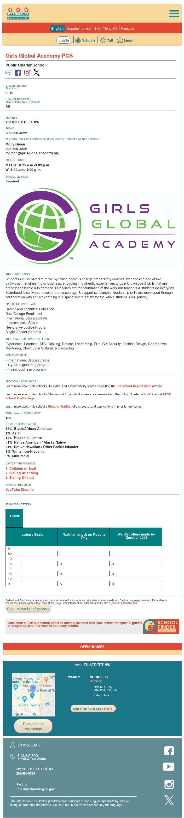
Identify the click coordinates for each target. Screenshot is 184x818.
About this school (18, 274)
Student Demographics (21, 424)
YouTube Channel (20, 489)
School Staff (29, 745)
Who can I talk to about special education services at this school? (53, 139)
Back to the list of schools (28, 608)
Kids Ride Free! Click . (93, 708)
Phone (10, 128)
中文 (97, 28)
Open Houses (92, 646)
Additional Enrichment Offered (27, 339)
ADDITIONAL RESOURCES (21, 381)
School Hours (15, 160)
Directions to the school (33, 726)
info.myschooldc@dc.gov (36, 789)
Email (128, 40)
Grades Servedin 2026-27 (16, 87)
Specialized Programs (21, 304)
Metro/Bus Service (99, 679)
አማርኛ (87, 28)
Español (73, 28)
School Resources (19, 484)
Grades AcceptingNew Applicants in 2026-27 (23, 100)
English (57, 28)
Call (110, 40)
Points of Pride (16, 355)
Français (127, 28)
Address (11, 117)
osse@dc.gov (129, 603)
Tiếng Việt (110, 28)
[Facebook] (169, 751)
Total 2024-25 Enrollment (23, 413)
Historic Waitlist (59, 406)
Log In (63, 40)
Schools (89, 40)
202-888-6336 (25, 773)
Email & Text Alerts (31, 758)
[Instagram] (169, 784)
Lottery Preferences (21, 463)
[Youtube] (169, 768)
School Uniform (17, 176)
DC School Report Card (133, 386)
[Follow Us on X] (169, 800)
